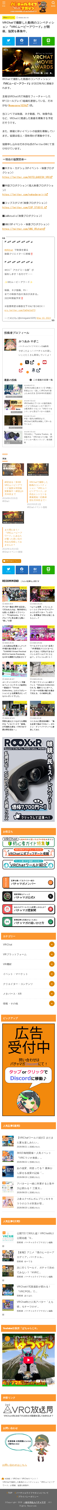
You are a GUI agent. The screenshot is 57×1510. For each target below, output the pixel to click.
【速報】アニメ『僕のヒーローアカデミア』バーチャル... (35, 1254)
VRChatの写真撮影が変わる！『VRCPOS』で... (34, 1289)
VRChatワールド (16, 427)
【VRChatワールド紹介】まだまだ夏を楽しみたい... (35, 1140)
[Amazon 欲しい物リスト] (36, 370)
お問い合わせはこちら (14, 1465)
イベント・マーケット (15, 974)
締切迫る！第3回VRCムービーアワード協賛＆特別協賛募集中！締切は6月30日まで (14, 488)
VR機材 (7, 964)
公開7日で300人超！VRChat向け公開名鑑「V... (35, 1235)
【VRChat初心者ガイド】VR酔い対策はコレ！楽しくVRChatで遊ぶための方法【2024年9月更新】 (38, 390)
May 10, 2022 (44, 318)
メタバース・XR (12, 993)
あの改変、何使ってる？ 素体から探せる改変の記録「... (34, 1170)
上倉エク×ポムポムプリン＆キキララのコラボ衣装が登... (35, 1201)
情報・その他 (10, 1003)
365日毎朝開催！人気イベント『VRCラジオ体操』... (34, 1155)
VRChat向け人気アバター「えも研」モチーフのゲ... (35, 1304)
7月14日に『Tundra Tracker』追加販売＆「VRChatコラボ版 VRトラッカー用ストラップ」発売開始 (38, 438)
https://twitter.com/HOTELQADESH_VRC (26, 177)
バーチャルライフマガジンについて (32, 1493)
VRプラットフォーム (15, 954)
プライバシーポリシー (28, 1497)
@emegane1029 (17, 105)
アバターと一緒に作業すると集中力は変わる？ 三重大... (35, 1186)
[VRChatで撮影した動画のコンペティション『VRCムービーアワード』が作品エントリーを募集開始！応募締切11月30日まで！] (38, 469)
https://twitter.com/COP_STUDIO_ (23, 207)
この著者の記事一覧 (42, 380)
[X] (29, 362)
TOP (10, 1493)
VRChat (7, 944)
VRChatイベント (8, 17)
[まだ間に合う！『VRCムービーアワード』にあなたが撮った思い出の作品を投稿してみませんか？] (13, 517)
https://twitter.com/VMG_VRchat (22, 229)
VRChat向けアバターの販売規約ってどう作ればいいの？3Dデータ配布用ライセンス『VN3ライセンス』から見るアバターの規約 (38, 407)
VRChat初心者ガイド (14, 397)
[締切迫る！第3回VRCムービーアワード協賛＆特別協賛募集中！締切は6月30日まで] (13, 469)
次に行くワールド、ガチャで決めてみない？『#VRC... (35, 1270)
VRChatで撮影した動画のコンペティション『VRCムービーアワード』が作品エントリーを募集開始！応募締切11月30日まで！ (38, 491)
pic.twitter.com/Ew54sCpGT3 (20, 310)
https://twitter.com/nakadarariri (23, 194)
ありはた (28, 1296)
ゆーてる (28, 1261)
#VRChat (9, 250)
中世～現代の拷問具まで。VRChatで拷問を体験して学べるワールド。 (38, 421)
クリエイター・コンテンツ (18, 984)
